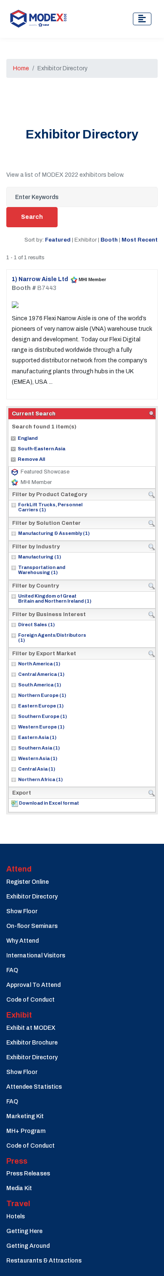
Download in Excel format (49, 802)
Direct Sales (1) (36, 624)
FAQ (12, 970)
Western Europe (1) (41, 726)
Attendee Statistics (34, 1087)
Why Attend (22, 941)
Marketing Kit (25, 1116)
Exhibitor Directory (32, 896)
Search (32, 217)
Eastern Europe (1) (40, 705)
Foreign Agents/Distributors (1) (52, 638)
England (28, 438)
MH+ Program (25, 1131)
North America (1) (39, 663)
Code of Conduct (30, 1000)
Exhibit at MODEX (31, 1028)
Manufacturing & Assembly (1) (54, 533)
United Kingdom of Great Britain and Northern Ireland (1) (54, 598)
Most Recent (140, 240)
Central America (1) (41, 674)
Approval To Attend (33, 985)
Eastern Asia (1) (37, 737)
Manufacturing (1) (39, 556)
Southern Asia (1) (39, 747)
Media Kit (19, 1188)
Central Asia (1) (36, 768)
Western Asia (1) (37, 758)
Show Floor (21, 911)
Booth (109, 240)
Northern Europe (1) (42, 695)
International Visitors (35, 955)
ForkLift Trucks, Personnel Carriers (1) (50, 507)
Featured (58, 240)
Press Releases (28, 1173)
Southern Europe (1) (42, 716)
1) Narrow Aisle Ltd (40, 279)
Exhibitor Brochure (32, 1042)
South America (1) (39, 684)
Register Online (27, 882)
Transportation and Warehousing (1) (41, 570)
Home (21, 68)
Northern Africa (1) (40, 779)
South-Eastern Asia (41, 448)
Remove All (31, 459)
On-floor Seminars (32, 926)
